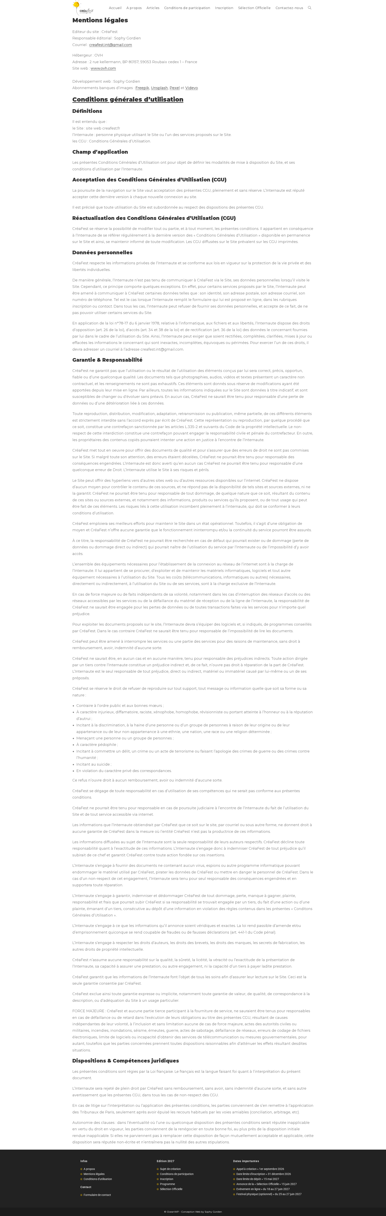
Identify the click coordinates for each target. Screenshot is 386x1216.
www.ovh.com (103, 68)
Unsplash (159, 88)
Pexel (175, 88)
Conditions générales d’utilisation (127, 99)
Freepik (142, 88)
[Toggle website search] (310, 8)
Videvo (191, 88)
